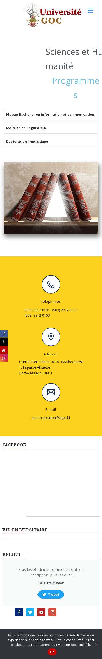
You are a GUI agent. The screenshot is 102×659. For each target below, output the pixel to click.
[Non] (96, 644)
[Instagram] (52, 612)
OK (52, 652)
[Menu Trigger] (90, 10)
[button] (37, 312)
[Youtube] (41, 612)
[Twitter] (30, 612)
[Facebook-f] (19, 612)
